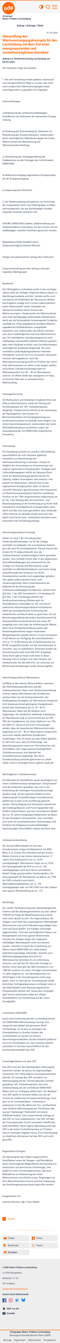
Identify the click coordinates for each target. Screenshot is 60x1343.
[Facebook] (4, 1300)
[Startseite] (8, 8)
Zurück (11, 1218)
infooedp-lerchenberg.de (15, 1289)
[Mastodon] (17, 1300)
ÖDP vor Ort (13, 1308)
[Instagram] (11, 1300)
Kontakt (11, 1313)
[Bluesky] (23, 1300)
